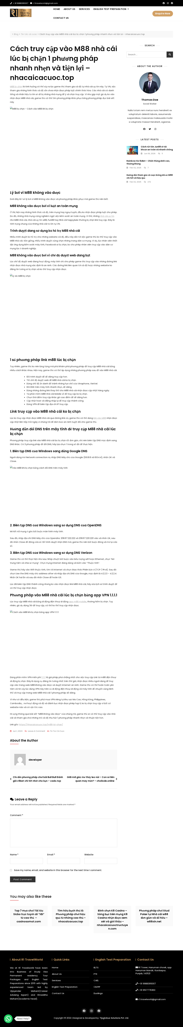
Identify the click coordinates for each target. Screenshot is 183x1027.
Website (88, 854)
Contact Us (61, 17)
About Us (69, 9)
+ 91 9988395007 (20, 3)
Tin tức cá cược (57, 731)
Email (51, 854)
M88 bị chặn (16, 86)
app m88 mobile (77, 601)
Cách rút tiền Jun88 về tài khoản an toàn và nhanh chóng (157, 148)
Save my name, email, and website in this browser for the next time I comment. (58, 870)
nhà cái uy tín (107, 216)
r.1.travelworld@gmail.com (45, 3)
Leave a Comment (36, 731)
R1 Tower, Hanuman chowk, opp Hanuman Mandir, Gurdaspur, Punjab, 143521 (154, 970)
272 (149, 181)
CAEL (96, 980)
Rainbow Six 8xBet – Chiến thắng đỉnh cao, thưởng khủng (148, 162)
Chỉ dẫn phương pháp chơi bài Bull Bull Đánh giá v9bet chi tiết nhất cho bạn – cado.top (38, 779)
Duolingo (98, 993)
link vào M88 (100, 418)
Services (84, 9)
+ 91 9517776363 (146, 990)
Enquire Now (162, 13)
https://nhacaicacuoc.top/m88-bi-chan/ (41, 724)
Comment (16, 815)
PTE (95, 973)
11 (162, 153)
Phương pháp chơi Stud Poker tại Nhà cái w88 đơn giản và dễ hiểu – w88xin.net (154, 916)
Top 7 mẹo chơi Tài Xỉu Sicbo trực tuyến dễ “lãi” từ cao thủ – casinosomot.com (28, 916)
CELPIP (97, 986)
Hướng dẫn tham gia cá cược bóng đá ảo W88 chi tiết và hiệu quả (150, 176)
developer (35, 759)
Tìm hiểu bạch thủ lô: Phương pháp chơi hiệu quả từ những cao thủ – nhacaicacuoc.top (70, 916)
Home (56, 9)
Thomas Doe (149, 99)
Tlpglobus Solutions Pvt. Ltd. (114, 1018)
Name (14, 854)
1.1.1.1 (43, 677)
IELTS (96, 967)
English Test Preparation (110, 9)
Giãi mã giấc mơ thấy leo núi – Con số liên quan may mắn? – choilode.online (90, 779)
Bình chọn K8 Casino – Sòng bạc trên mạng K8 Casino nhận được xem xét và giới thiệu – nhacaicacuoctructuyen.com (112, 919)
